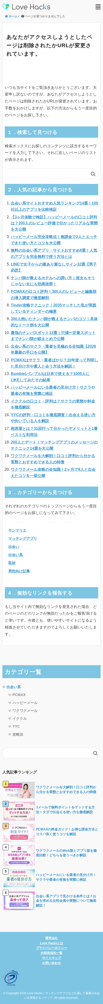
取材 (12, 563)
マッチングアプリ (22, 538)
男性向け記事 (19, 571)
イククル (19, 718)
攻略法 (17, 734)
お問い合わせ (51, 963)
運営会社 (51, 938)
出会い (13, 547)
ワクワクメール (25, 711)
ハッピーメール (25, 703)
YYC (16, 726)
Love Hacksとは (51, 943)
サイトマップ (51, 958)
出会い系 (15, 555)
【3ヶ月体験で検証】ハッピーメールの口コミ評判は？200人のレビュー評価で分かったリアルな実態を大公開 (54, 223)
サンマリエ (17, 530)
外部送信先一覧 (52, 953)
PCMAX (19, 695)
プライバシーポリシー (51, 948)
